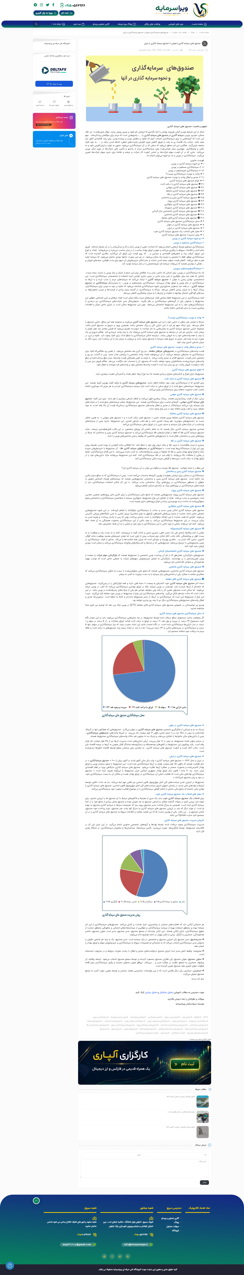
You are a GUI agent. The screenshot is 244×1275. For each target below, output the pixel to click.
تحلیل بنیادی (151, 992)
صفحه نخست (204, 32)
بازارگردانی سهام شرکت (137, 1017)
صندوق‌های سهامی (130, 1029)
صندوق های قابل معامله (147, 1029)
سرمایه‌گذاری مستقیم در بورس (134, 1021)
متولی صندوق (116, 1029)
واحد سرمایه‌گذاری (177, 1033)
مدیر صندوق (104, 1029)
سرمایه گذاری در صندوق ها (197, 1021)
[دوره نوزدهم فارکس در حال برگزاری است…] (202, 1117)
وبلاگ (192, 32)
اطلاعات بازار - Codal (179, 32)
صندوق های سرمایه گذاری (198, 1025)
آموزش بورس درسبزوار (171, 1017)
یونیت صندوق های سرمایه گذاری (146, 1033)
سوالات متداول (172, 1226)
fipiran (182, 815)
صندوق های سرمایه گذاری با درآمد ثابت (173, 1025)
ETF (204, 1017)
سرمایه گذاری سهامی (178, 1021)
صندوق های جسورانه (94, 1021)
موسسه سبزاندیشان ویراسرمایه (196, 1033)
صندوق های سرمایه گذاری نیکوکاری (170, 1029)
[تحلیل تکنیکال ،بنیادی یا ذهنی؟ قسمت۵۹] (202, 1101)
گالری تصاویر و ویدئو (170, 1218)
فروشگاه (175, 1230)
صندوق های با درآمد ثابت (112, 1021)
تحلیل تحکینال (167, 992)
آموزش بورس (186, 1017)
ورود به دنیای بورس (145, 50)
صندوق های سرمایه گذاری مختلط (195, 1029)
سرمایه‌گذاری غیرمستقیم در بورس (157, 1021)
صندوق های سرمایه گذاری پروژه (147, 1025)
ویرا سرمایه (164, 1033)
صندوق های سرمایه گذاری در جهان (122, 1025)
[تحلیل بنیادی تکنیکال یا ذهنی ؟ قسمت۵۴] (202, 1132)
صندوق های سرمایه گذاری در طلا (97, 1025)
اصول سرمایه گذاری (154, 1017)
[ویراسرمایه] (182, 10)
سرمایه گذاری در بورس (100, 1017)
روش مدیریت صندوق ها (118, 1017)
